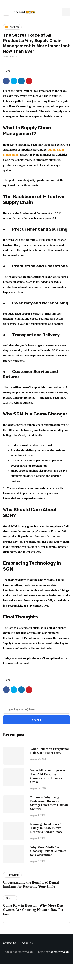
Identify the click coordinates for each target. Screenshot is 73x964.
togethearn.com (59, 951)
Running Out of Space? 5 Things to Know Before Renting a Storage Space (46, 827)
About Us (27, 942)
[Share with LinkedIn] (21, 81)
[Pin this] (29, 81)
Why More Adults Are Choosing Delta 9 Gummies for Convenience (48, 850)
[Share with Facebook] (6, 81)
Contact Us (9, 942)
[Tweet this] (14, 81)
